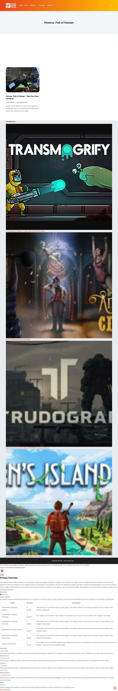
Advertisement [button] (5, 673)
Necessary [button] (3, 592)
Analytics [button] (3, 663)
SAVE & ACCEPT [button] (5, 690)
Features (42, 5)
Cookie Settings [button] (14, 567)
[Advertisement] (59, 53)
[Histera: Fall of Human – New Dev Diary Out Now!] (22, 79)
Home (20, 5)
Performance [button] (4, 656)
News (26, 5)
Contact (50, 5)
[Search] (111, 5)
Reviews (32, 5)
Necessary (5, 594)
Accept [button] (22, 567)
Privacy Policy (4, 567)
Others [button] (2, 682)
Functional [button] (3, 648)
